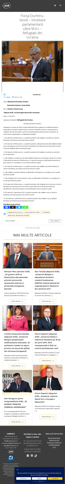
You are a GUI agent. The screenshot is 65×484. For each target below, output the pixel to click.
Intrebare (46, 212)
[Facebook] (6, 207)
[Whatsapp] (25, 207)
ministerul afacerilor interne (18, 215)
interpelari (37, 94)
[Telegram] (19, 207)
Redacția (8, 97)
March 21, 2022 (18, 97)
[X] (13, 207)
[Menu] (55, 5)
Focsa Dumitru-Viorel (32, 212)
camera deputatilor (15, 212)
